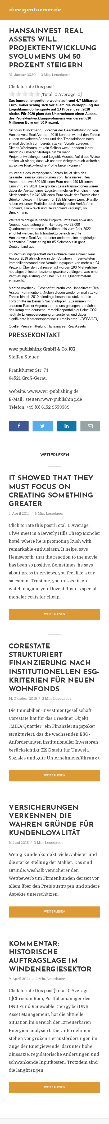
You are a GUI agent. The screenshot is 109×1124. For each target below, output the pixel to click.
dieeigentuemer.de (35, 10)
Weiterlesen (54, 614)
